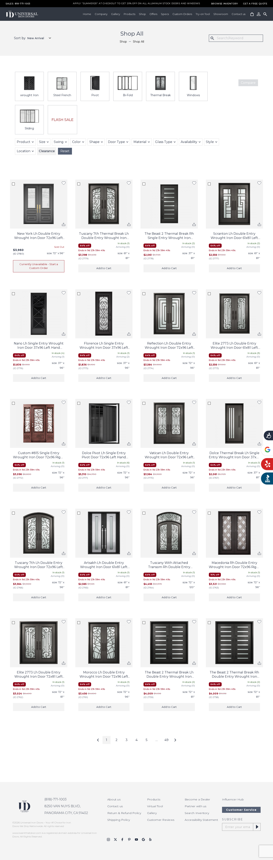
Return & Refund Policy (124, 813)
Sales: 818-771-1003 (18, 4)
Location (23, 151)
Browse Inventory (224, 4)
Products (129, 14)
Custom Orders (182, 14)
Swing (59, 142)
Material (140, 142)
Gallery (115, 14)
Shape (94, 142)
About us (114, 799)
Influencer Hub (233, 799)
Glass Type (163, 142)
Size (42, 142)
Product (23, 142)
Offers (153, 14)
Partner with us (195, 806)
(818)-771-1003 (55, 799)
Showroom (220, 14)
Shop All (138, 41)
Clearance (47, 151)
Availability (189, 142)
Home (87, 14)
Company (101, 14)
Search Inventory (197, 813)
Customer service (241, 810)
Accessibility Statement (201, 820)
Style (210, 142)
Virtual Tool (155, 806)
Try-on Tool (203, 14)
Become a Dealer (197, 799)
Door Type (116, 142)
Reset (65, 151)
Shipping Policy (118, 820)
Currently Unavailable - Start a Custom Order (38, 266)
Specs (165, 14)
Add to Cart (103, 268)
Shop (142, 14)
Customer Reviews (160, 820)
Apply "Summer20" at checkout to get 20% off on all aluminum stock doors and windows (136, 3)
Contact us (238, 14)
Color (76, 142)
